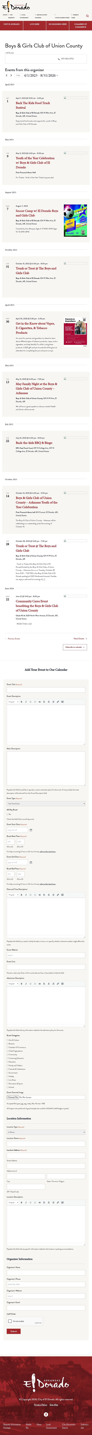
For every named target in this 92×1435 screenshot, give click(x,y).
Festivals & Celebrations (17, 1069)
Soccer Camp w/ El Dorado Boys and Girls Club (37, 213)
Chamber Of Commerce (17, 1047)
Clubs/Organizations (16, 1051)
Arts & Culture (14, 1040)
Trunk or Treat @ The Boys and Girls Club (36, 548)
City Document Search (68, 1426)
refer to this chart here (47, 851)
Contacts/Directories (62, 18)
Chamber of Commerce (80, 26)
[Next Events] (11, 75)
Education (12, 1062)
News (39, 1424)
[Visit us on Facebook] (46, 1414)
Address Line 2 (12, 1171)
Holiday (11, 1076)
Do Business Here (58, 24)
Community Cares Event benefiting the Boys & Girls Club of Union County (37, 606)
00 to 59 (20, 846)
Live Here (34, 24)
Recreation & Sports (16, 1083)
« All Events (9, 52)
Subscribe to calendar (74, 647)
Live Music (12, 1080)
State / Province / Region (55, 1181)
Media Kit (28, 1426)
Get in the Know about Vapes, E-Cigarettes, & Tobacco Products (35, 328)
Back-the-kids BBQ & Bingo (34, 442)
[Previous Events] (6, 75)
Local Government (51, 1426)
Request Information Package (12, 1426)
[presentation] (13, 702)
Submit (14, 1331)
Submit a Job (84, 1426)
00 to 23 (10, 846)
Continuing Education (16, 1058)
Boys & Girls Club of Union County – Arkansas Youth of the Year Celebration (37, 502)
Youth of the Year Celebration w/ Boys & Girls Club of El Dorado (35, 163)
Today (18, 75)
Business (11, 1043)
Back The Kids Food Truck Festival (33, 105)
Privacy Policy (40, 1404)
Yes (10, 814)
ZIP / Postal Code (13, 1191)
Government (13, 1072)
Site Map (54, 1404)
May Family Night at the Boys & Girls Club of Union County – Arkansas (36, 388)
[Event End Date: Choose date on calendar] (30, 862)
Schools (11, 1087)
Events (5, 15)
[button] (13, 702)
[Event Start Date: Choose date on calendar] (30, 830)
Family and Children (15, 1065)
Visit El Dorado (11, 24)
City (8, 1181)
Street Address (12, 1160)
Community (13, 1054)
